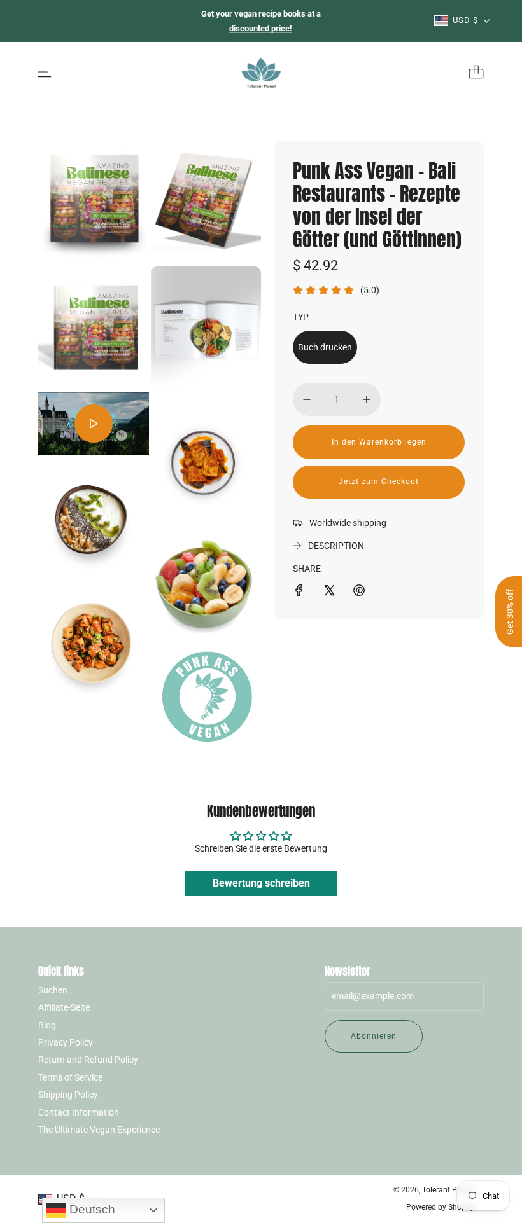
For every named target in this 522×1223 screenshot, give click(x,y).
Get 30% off (510, 612)
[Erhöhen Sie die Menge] (367, 399)
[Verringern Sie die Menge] (307, 399)
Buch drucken (325, 347)
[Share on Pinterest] (359, 592)
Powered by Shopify (440, 1207)
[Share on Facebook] (299, 592)
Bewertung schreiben (261, 883)
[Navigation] (44, 72)
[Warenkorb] (476, 72)
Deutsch (90, 1209)
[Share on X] (329, 592)
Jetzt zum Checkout (379, 481)
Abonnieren (374, 1036)
